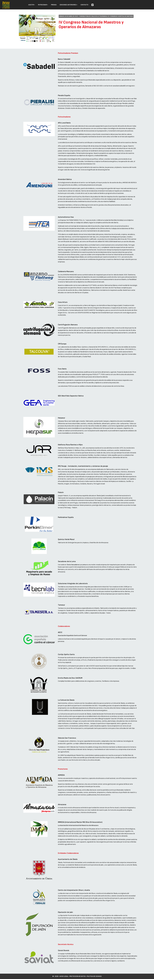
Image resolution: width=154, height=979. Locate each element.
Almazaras (62, 804)
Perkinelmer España (66, 517)
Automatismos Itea (66, 217)
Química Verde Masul (66, 539)
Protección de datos (77, 976)
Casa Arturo (62, 302)
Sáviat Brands (63, 950)
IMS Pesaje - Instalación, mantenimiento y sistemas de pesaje (83, 466)
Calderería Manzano (66, 271)
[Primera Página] (6, 2)
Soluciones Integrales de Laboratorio (73, 583)
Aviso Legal (64, 976)
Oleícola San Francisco (67, 738)
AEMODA (61, 775)
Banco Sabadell (64, 59)
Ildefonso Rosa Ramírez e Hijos (70, 445)
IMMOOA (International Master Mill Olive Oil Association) (80, 822)
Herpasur (61, 418)
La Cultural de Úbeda (66, 700)
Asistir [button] (31, 5)
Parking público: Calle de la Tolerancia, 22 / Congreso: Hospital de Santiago (106, 16)
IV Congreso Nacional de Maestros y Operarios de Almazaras (91, 24)
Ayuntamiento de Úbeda (67, 859)
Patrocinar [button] (42, 5)
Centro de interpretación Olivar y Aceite (74, 890)
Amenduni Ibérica (65, 179)
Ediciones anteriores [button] (68, 5)
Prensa (54, 5)
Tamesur (61, 605)
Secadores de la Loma (67, 561)
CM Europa (62, 344)
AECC (60, 632)
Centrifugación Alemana (68, 325)
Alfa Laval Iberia (64, 123)
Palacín (61, 492)
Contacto (84, 5)
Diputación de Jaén (65, 912)
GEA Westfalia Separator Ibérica (70, 396)
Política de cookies (94, 976)
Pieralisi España (64, 95)
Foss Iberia (62, 369)
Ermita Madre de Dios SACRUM (70, 678)
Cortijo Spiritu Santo (66, 654)
